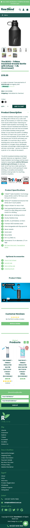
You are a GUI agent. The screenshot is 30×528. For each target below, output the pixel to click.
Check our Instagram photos (10, 510)
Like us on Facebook (2, 510)
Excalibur (4, 442)
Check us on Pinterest (17, 510)
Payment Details (6, 460)
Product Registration (8, 483)
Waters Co (4, 444)
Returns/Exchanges (7, 453)
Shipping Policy (6, 455)
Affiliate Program (6, 487)
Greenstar (4, 433)
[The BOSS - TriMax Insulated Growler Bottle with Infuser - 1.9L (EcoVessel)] (15, 33)
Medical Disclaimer (7, 467)
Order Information (7, 458)
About (3, 476)
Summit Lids (8, 263)
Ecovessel (4, 439)
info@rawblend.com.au (12, 502)
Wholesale (4, 485)
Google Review (21, 510)
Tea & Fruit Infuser (10, 260)
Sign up (15, 405)
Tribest (3, 437)
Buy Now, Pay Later (7, 462)
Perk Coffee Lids (9, 266)
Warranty (4, 481)
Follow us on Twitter (14, 510)
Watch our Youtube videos (6, 510)
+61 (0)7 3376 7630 (16, 526)
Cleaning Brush (9, 269)
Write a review (15, 324)
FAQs (3, 478)
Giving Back (5, 490)
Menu (6, 15)
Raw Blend (6, 11)
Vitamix (3, 430)
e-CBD (20, 521)
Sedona (3, 435)
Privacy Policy (5, 465)
